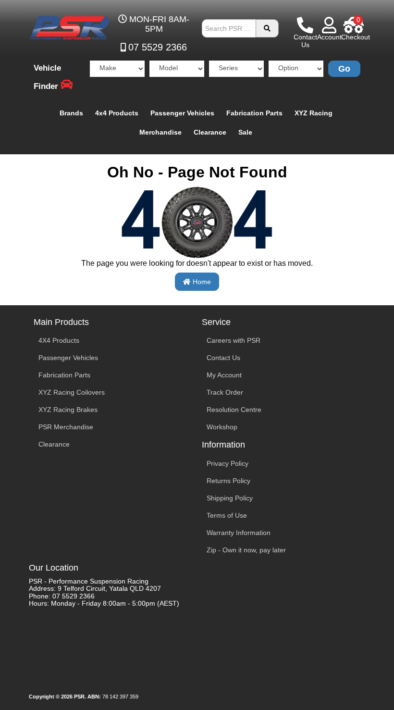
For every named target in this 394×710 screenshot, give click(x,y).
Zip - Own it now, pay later (246, 550)
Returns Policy (228, 481)
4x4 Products (116, 113)
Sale (245, 132)
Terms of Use (227, 515)
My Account (224, 375)
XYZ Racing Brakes (68, 409)
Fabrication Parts (254, 113)
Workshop (222, 427)
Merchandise (160, 132)
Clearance (210, 132)
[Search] (267, 28)
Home (201, 282)
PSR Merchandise (65, 427)
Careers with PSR (233, 340)
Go (344, 69)
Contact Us (223, 357)
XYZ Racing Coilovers (71, 392)
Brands (71, 113)
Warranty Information (239, 532)
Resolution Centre (234, 409)
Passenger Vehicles (182, 113)
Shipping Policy (230, 498)
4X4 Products (58, 340)
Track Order (225, 392)
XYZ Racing (313, 113)
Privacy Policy (227, 463)
